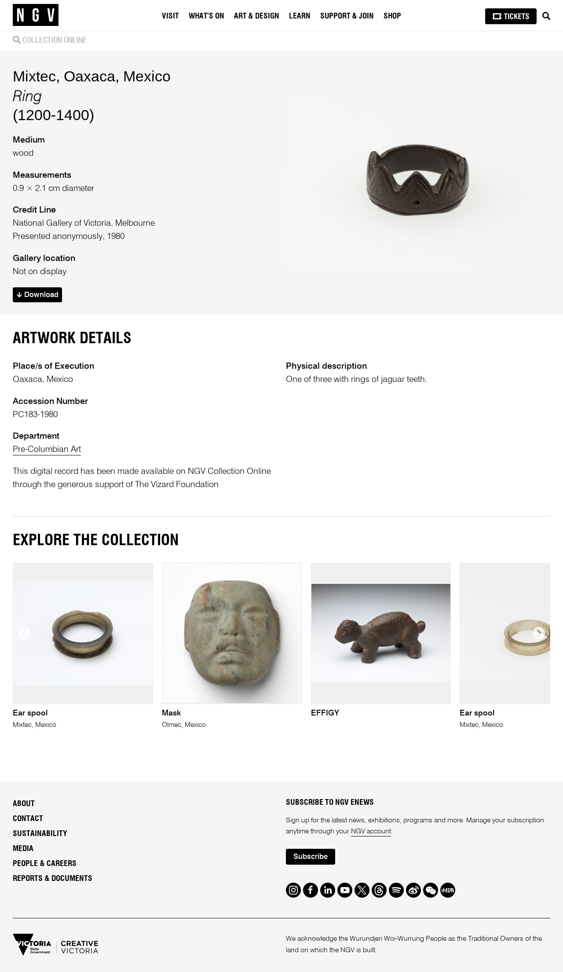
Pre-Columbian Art (47, 449)
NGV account (371, 831)
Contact (28, 819)
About (24, 804)
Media (23, 849)
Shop (392, 16)
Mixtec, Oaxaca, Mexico (92, 76)
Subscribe (310, 857)
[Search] (546, 16)
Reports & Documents (52, 879)
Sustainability (40, 834)
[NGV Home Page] (35, 15)
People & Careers (45, 864)
